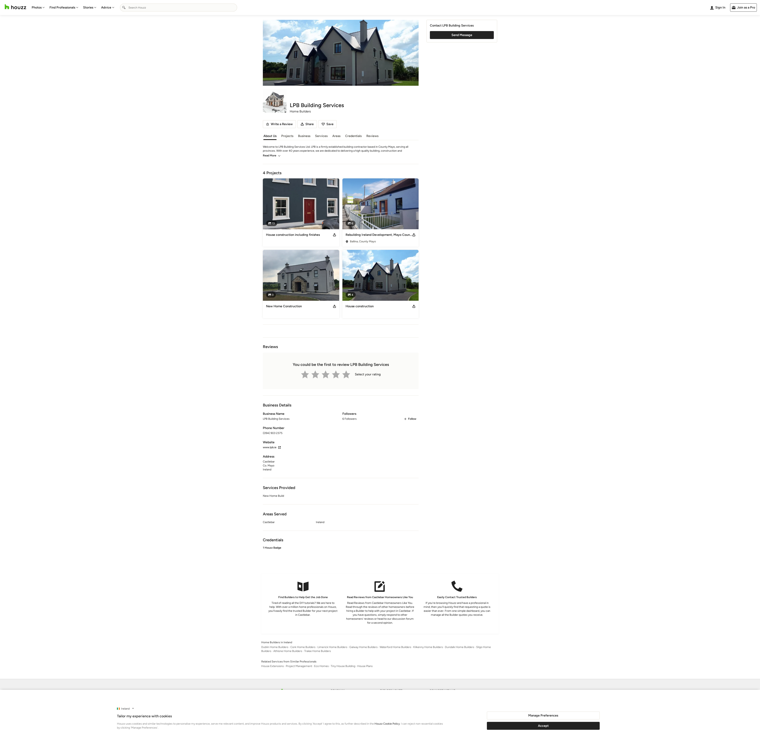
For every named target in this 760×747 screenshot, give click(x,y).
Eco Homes (321, 666)
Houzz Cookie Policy (387, 723)
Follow (412, 419)
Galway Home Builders (363, 647)
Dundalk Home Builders (459, 647)
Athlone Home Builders (287, 651)
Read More (269, 155)
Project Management (299, 666)
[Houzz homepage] (15, 6)
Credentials (353, 136)
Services (321, 136)
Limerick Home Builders (332, 647)
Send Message (461, 35)
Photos (37, 7)
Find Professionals (62, 7)
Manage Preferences (543, 715)
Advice (106, 7)
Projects (287, 136)
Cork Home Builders (302, 647)
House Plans (365, 666)
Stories (88, 7)
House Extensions (272, 666)
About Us (269, 136)
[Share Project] (334, 235)
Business (304, 136)
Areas (336, 136)
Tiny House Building (343, 666)
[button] (341, 555)
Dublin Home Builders (274, 647)
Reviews (372, 136)
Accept (543, 726)
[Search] (124, 7)
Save (329, 124)
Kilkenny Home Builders (428, 647)
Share (309, 124)
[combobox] (178, 7)
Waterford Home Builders (395, 647)
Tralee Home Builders (317, 651)
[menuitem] (38, 7)
